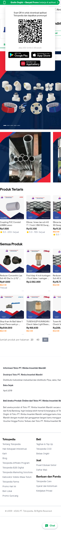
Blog (5, 458)
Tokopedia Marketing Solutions (18, 472)
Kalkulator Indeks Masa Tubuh (17, 477)
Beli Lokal (7, 491)
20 (32, 339)
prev (2, 90)
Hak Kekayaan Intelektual (15, 449)
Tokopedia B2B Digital (13, 467)
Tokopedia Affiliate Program (16, 463)
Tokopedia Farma (11, 481)
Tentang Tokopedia (11, 444)
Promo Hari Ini (9, 486)
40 (37, 339)
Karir (5, 453)
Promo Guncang (10, 496)
